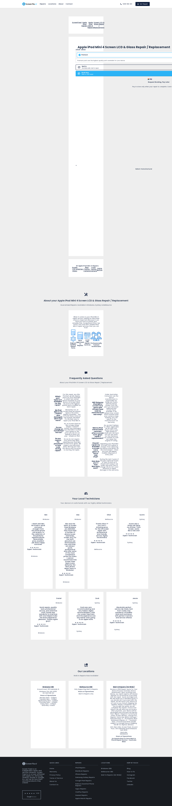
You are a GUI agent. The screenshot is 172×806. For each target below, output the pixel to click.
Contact (69, 4)
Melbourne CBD (107, 772)
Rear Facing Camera (87, 269)
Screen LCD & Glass (74, 269)
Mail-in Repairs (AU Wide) (111, 775)
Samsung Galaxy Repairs (85, 777)
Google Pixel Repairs (83, 781)
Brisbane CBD (106, 768)
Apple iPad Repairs (85, 24)
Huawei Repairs (81, 795)
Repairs (43, 4)
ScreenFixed (77, 23)
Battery (80, 269)
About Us (53, 781)
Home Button (99, 269)
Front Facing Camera (93, 269)
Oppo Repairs (80, 789)
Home (52, 768)
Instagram (131, 775)
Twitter (129, 781)
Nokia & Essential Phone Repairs (84, 785)
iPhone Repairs (81, 774)
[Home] (29, 4)
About (61, 4)
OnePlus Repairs (81, 792)
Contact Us (54, 785)
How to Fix (131, 772)
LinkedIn (130, 785)
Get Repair (144, 4)
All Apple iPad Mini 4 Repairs (87, 266)
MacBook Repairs (82, 771)
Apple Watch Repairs (83, 798)
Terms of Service (56, 778)
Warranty (53, 772)
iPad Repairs (80, 768)
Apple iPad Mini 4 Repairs (91, 25)
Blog (128, 768)
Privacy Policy (55, 775)
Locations (52, 4)
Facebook (131, 778)
